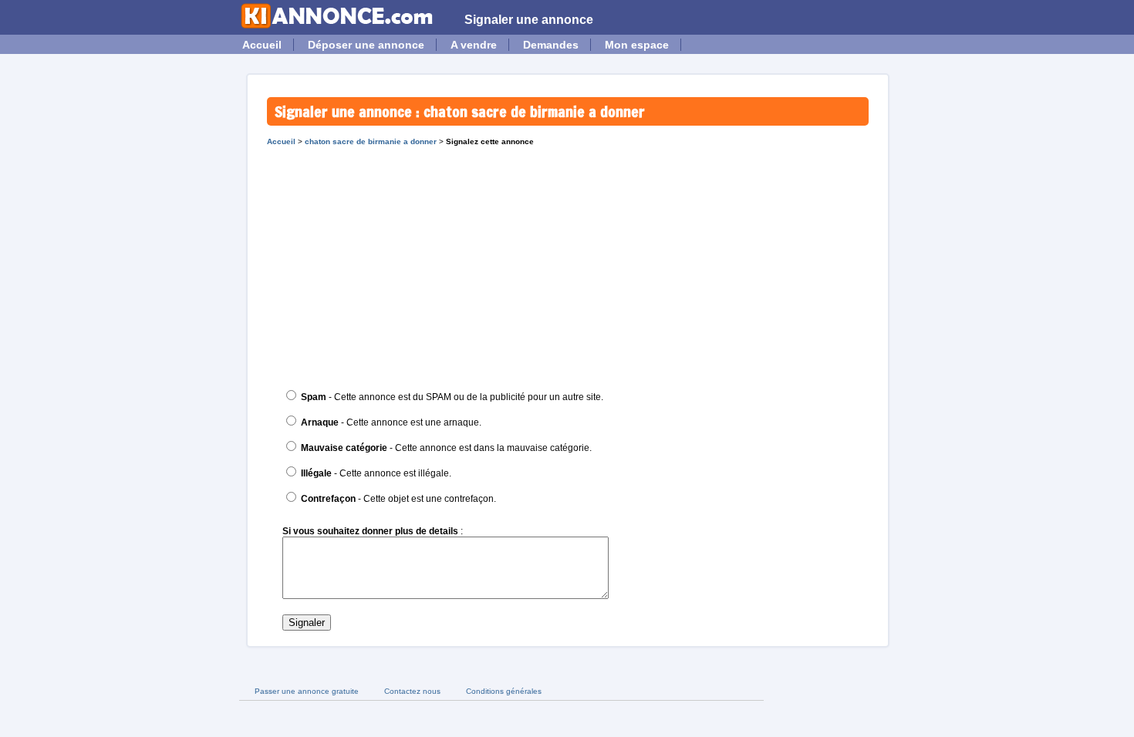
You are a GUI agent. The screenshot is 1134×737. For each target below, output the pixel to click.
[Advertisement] (568, 261)
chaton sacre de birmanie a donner (371, 141)
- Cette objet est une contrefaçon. (398, 498)
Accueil (262, 45)
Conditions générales (504, 691)
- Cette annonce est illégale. (376, 473)
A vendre (474, 45)
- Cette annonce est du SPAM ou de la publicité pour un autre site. (452, 397)
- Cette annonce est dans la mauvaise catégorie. (446, 448)
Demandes (551, 45)
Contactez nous (412, 691)
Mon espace (637, 45)
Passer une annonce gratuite (307, 691)
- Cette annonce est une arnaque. (391, 422)
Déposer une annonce (366, 45)
